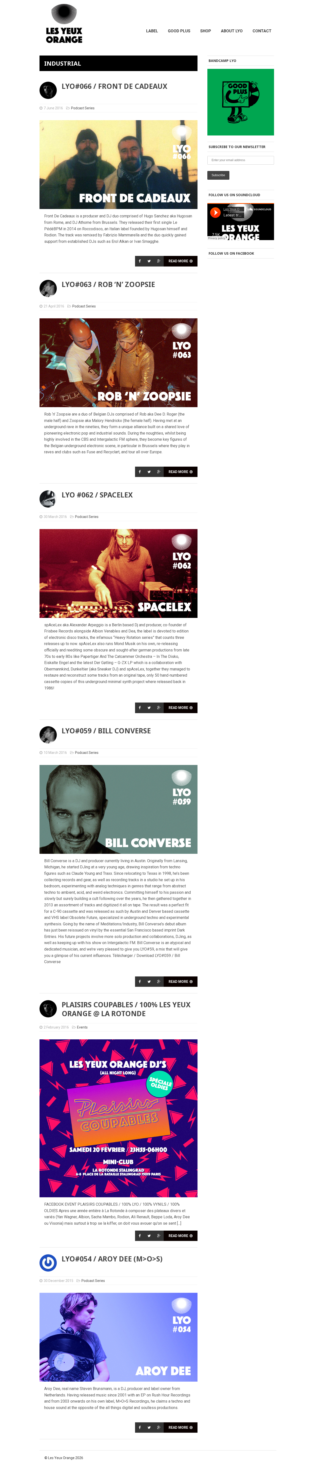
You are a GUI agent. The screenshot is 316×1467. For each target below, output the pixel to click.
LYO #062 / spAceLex (97, 494)
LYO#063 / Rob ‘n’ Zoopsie (108, 284)
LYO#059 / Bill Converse (106, 730)
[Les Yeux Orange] (64, 40)
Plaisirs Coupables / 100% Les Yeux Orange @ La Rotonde (126, 1009)
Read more (179, 261)
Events (82, 1027)
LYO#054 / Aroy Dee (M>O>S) (112, 1258)
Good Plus (179, 31)
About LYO (232, 31)
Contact (262, 31)
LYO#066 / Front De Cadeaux (114, 86)
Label (152, 31)
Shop (205, 31)
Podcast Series (83, 108)
